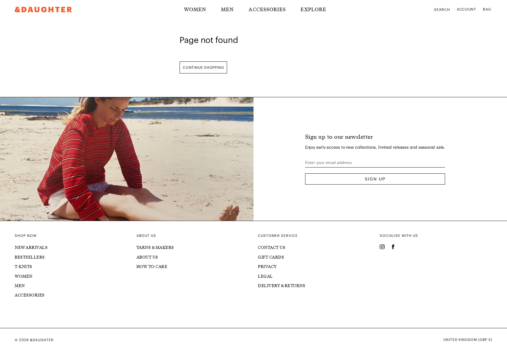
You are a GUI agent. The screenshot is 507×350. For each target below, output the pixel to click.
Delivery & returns (281, 285)
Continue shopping (203, 67)
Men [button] (227, 9)
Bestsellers (30, 257)
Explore (313, 9)
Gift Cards (271, 257)
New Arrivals (31, 247)
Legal (265, 276)
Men (20, 285)
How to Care (152, 266)
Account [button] (466, 9)
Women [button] (195, 9)
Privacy (267, 266)
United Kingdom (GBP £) (467, 339)
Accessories (267, 9)
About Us (147, 257)
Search (442, 9)
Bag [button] (487, 9)
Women (24, 276)
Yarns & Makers (155, 247)
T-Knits (23, 266)
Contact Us (271, 247)
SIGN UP (375, 179)
